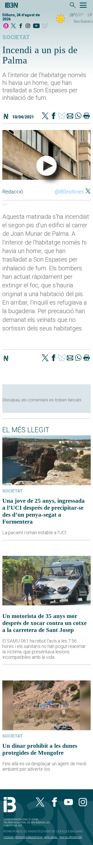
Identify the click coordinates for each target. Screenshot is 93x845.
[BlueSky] (45, 26)
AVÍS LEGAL (50, 837)
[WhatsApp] (78, 116)
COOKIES (8, 837)
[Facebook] (20, 26)
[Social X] (13, 26)
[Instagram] (27, 26)
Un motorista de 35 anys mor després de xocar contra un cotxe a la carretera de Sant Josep (44, 623)
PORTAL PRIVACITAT (70, 837)
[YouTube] (36, 26)
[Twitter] (45, 116)
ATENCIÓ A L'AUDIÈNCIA (28, 837)
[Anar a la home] (6, 26)
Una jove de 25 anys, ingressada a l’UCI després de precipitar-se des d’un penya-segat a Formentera (43, 511)
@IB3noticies (69, 192)
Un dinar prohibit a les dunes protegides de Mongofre (39, 749)
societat (16, 37)
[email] (70, 116)
